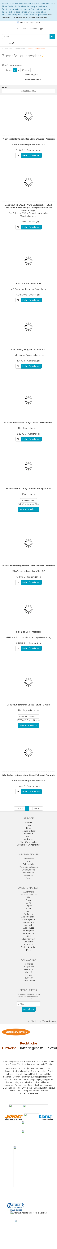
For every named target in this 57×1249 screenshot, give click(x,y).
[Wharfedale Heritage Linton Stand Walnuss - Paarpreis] (28, 116)
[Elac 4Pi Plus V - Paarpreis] (28, 609)
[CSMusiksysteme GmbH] (29, 22)
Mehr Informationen (31, 155)
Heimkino (28, 969)
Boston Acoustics (28, 947)
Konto (28, 836)
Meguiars (19, 1082)
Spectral (50, 1088)
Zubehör (29, 978)
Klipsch (34, 1079)
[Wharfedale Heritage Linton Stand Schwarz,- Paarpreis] (28, 543)
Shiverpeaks (27, 1088)
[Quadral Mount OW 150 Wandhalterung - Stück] (28, 466)
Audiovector (28, 933)
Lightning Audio (46, 1079)
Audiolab (28, 925)
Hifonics (49, 1077)
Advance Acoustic (28, 894)
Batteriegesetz (31, 1048)
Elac (49, 1074)
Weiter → (25, 70)
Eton (9, 1077)
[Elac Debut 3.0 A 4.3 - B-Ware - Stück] (28, 327)
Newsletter (28, 875)
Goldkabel (34, 1077)
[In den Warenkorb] (18, 155)
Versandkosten (49, 1021)
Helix (42, 1077)
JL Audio (14, 1079)
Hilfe (29, 825)
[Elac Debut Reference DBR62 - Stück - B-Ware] (28, 682)
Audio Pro (28, 914)
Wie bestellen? (28, 872)
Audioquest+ (28, 931)
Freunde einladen (28, 831)
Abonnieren (28, 1009)
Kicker (27, 1079)
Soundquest (39, 1088)
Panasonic (8, 1085)
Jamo (5, 1079)
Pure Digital (28, 1085)
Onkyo (47, 1082)
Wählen (33, 75)
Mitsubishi (29, 1082)
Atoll (28, 911)
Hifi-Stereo (28, 964)
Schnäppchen (28, 980)
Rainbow (38, 1085)
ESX (5, 1077)
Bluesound (28, 944)
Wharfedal (32, 1093)
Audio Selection (28, 917)
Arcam (28, 908)
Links (28, 828)
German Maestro (20, 1077)
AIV (28, 897)
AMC (28, 903)
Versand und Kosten (29, 867)
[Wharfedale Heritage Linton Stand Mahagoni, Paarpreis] (28, 752)
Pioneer (18, 1085)
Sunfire (11, 1091)
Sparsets (28, 975)
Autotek (25, 1071)
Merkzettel (28, 839)
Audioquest (28, 928)
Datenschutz (28, 864)
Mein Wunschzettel (28, 842)
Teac (25, 1091)
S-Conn (6, 1088)
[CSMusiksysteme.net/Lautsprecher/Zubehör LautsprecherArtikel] (42, 56)
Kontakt (28, 823)
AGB (29, 861)
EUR (23, 29)
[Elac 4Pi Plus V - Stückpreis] (28, 261)
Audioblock (28, 922)
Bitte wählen (28, 91)
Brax (50, 1071)
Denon (27, 1074)
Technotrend (34, 1091)
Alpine (28, 900)
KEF (21, 1079)
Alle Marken (28, 892)
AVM (28, 936)
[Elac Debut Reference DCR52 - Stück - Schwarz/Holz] (28, 400)
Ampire (28, 906)
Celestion (10, 1074)
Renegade (48, 1085)
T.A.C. (18, 1091)
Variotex (44, 1091)
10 (33, 80)
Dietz (33, 1074)
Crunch (19, 1074)
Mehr (28, 950)
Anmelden (33, 29)
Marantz (9, 1082)
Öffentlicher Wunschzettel (28, 845)
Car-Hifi (28, 972)
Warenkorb (28, 834)
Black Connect (28, 939)
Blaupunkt (28, 942)
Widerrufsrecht (28, 870)
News (28, 878)
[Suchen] (52, 36)
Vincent (23, 1093)
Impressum (29, 859)
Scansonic (15, 1088)
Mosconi (39, 1082)
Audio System (28, 919)
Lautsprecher (28, 967)
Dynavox (42, 1074)
